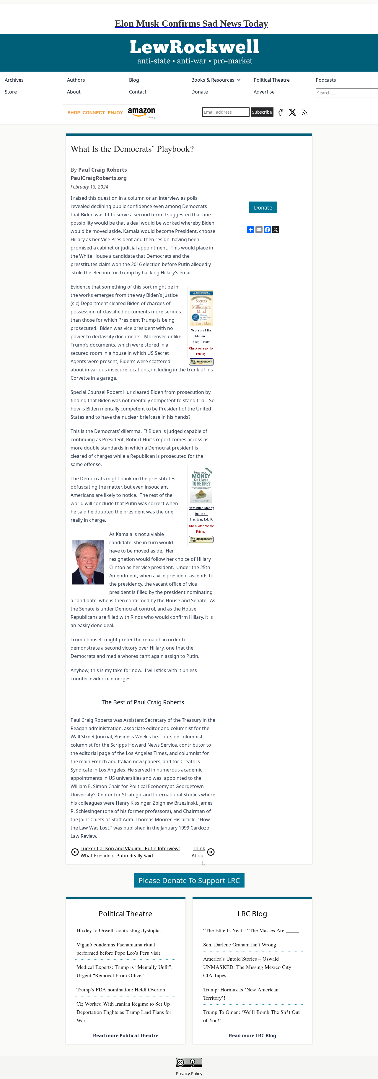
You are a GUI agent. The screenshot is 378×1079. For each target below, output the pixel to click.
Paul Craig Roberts (102, 169)
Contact (137, 91)
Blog (134, 80)
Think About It (198, 852)
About (74, 91)
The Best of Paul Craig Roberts (143, 702)
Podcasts (326, 80)
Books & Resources (212, 80)
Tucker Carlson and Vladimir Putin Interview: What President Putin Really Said (130, 852)
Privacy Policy (189, 1073)
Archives (14, 80)
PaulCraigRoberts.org (99, 177)
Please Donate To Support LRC (189, 880)
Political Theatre (272, 80)
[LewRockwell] (189, 52)
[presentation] (110, 112)
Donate (199, 91)
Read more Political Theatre (125, 1035)
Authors (76, 80)
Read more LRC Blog (252, 1035)
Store (11, 91)
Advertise (264, 91)
